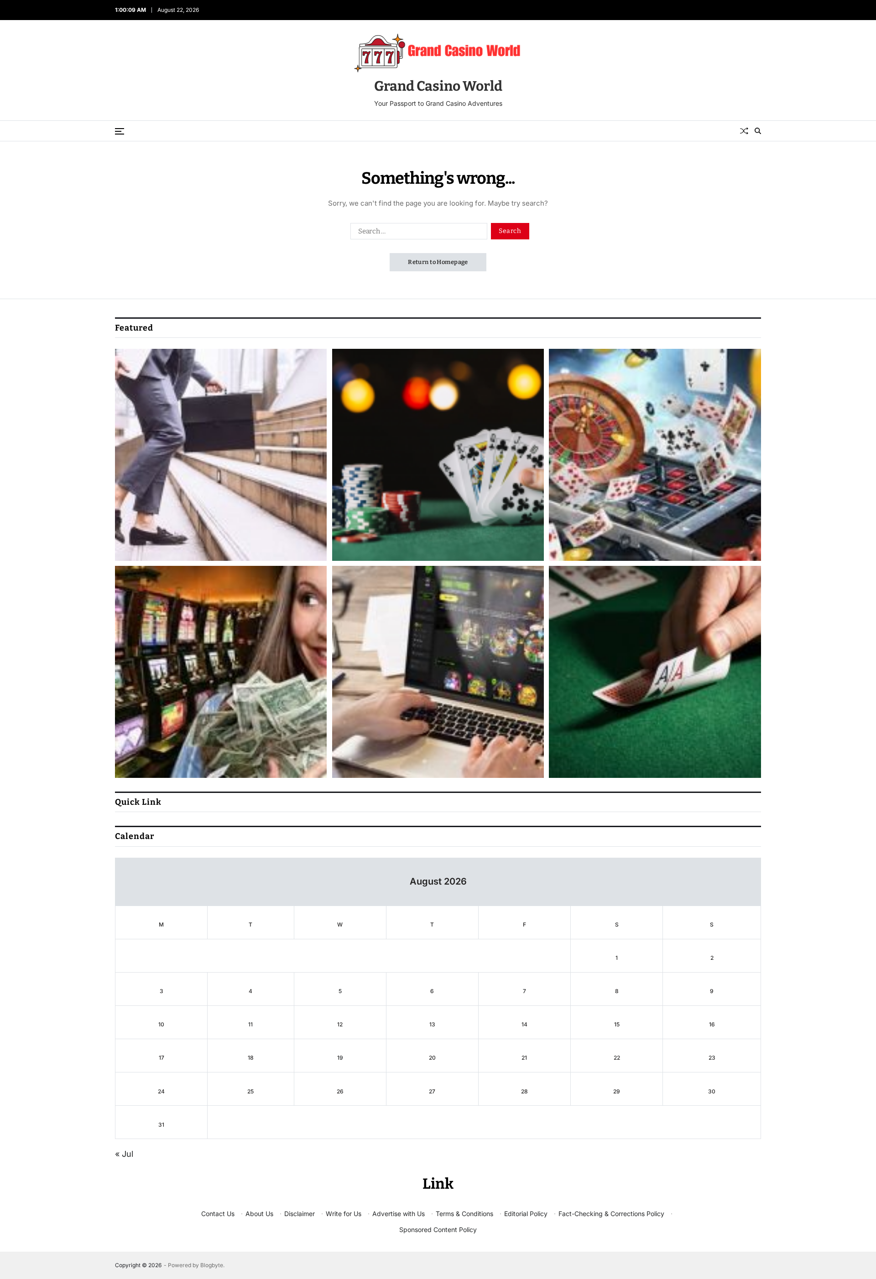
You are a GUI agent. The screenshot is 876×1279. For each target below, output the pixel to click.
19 (340, 1057)
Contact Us (218, 1213)
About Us (259, 1213)
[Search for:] (417, 233)
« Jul (124, 1154)
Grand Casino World (438, 86)
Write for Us (343, 1213)
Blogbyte (211, 1265)
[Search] (758, 131)
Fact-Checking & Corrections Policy (611, 1213)
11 (250, 1024)
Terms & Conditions (464, 1213)
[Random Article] (744, 131)
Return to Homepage (438, 262)
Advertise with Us (398, 1213)
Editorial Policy (526, 1213)
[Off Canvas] (119, 131)
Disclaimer (299, 1213)
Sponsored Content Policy (438, 1229)
